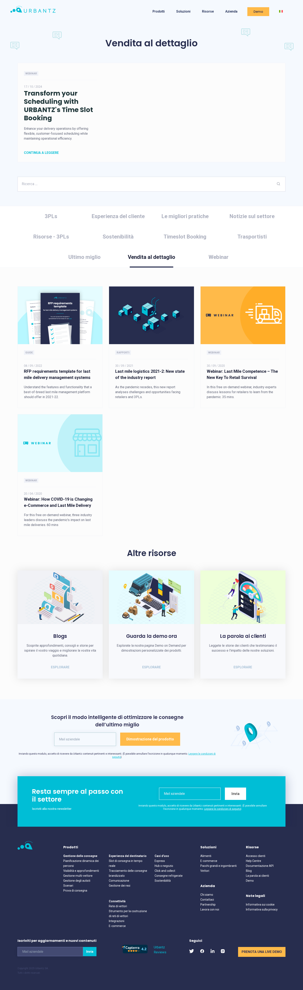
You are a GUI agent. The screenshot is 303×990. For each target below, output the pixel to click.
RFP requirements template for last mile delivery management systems (57, 374)
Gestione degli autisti (76, 880)
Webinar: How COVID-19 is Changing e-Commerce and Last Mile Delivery (58, 502)
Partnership (208, 904)
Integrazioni (116, 921)
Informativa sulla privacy (262, 909)
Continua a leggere (41, 153)
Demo (258, 11)
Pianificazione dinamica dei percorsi (81, 863)
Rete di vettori (118, 906)
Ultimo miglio (84, 257)
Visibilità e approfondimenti (81, 870)
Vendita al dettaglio (151, 257)
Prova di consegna (75, 890)
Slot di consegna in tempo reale (125, 863)
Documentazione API (260, 865)
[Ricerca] (278, 184)
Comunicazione (119, 880)
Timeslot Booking (185, 237)
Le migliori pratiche (185, 216)
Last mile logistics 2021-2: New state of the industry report (150, 374)
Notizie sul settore (252, 216)
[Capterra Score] (134, 952)
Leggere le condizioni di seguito (222, 809)
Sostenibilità (118, 237)
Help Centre (253, 861)
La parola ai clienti (257, 875)
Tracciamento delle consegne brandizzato (128, 873)
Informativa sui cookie (260, 904)
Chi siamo (206, 894)
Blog (249, 870)
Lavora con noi (209, 909)
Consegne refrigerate (169, 875)
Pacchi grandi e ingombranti (218, 865)
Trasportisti (252, 237)
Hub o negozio (164, 865)
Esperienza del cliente (118, 216)
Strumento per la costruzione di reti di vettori (128, 913)
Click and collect (165, 870)
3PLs (51, 216)
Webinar (31, 73)
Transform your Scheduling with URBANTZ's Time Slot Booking (58, 105)
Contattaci (207, 899)
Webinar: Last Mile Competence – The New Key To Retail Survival (242, 374)
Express (160, 861)
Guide (29, 352)
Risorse (208, 11)
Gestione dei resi (119, 885)
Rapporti (123, 352)
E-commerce (117, 926)
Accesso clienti (255, 856)
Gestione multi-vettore (78, 875)
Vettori (204, 870)
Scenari (68, 885)
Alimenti (205, 856)
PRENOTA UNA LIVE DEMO (262, 952)
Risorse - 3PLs (51, 237)
